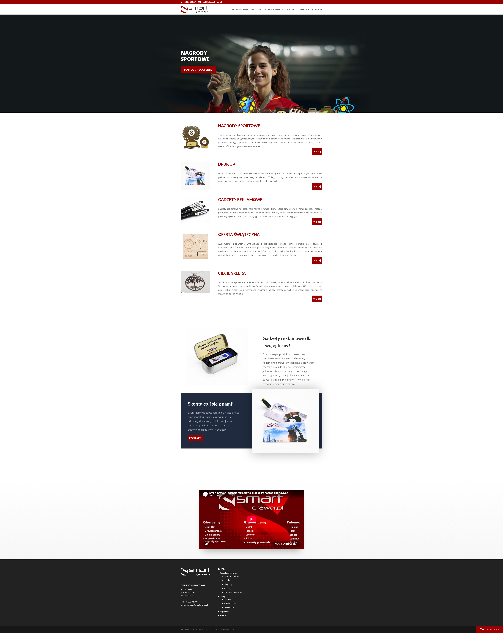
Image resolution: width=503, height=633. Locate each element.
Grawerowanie (230, 603)
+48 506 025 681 (189, 2)
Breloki (227, 580)
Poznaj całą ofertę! (198, 69)
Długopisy (228, 584)
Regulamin (224, 611)
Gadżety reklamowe (269, 9)
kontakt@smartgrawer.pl (197, 605)
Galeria (304, 9)
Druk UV (227, 599)
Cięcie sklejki (229, 607)
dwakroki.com (227, 629)
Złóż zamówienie (489, 629)
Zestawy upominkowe (233, 592)
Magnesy (227, 588)
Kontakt (317, 9)
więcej (317, 151)
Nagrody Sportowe (243, 9)
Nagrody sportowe (232, 576)
